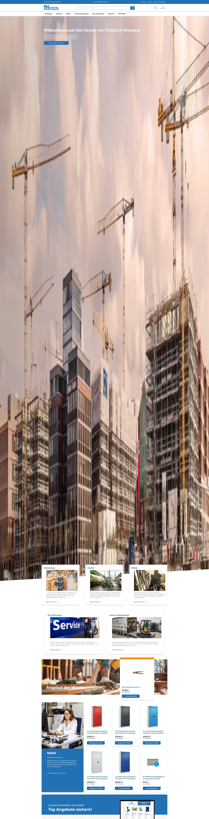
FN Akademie (161, 1)
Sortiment (59, 14)
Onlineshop (48, 14)
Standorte (111, 14)
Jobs (155, 1)
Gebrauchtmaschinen (81, 14)
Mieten (68, 14)
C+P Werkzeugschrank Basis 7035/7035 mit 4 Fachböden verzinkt (97, 778)
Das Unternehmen (98, 14)
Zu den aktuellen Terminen (55, 773)
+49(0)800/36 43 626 (102, 1)
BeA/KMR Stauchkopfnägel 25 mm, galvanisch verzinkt (153, 778)
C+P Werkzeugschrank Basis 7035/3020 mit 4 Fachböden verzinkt (97, 732)
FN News (143, 1)
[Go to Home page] (51, 7)
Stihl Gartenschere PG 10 (131, 687)
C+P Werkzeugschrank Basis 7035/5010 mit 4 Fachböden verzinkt (125, 778)
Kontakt (150, 1)
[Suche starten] (132, 8)
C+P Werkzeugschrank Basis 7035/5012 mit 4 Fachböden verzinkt (153, 732)
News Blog (121, 13)
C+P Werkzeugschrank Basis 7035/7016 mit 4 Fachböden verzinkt (125, 732)
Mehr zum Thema (51, 602)
